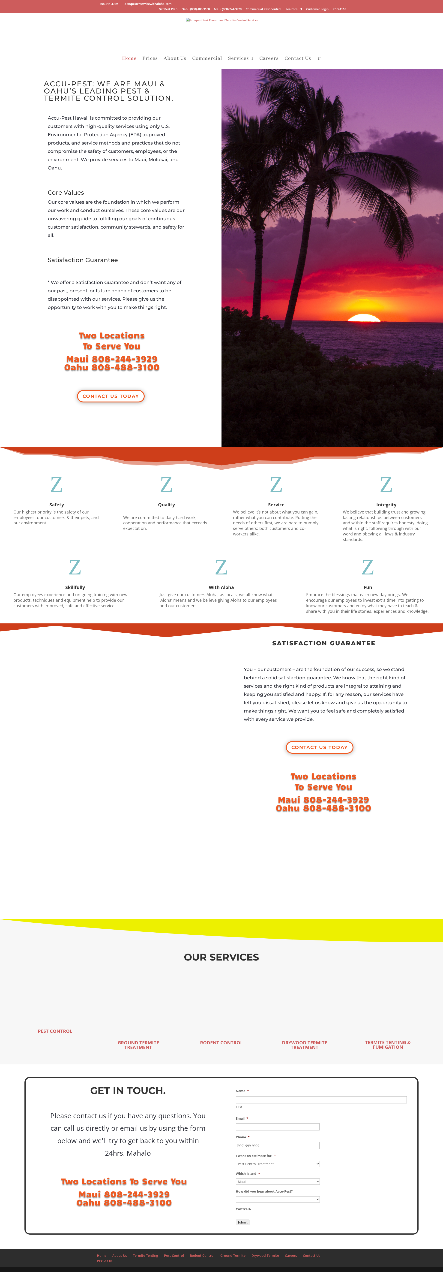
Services (238, 59)
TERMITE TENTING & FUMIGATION (388, 1044)
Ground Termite (232, 1255)
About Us (175, 59)
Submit (243, 1222)
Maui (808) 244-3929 (228, 9)
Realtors (291, 9)
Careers (269, 59)
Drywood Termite (265, 1255)
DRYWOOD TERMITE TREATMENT (304, 1044)
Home (129, 59)
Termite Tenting (145, 1255)
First (239, 1106)
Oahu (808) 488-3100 (196, 9)
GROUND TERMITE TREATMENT (138, 1044)
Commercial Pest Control (263, 9)
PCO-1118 (339, 9)
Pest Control (174, 1255)
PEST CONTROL (55, 1031)
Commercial (207, 59)
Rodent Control (202, 1255)
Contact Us (297, 59)
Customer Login (317, 9)
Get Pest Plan (168, 9)
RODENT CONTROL (221, 1042)
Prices (150, 59)
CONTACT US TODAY (111, 396)
